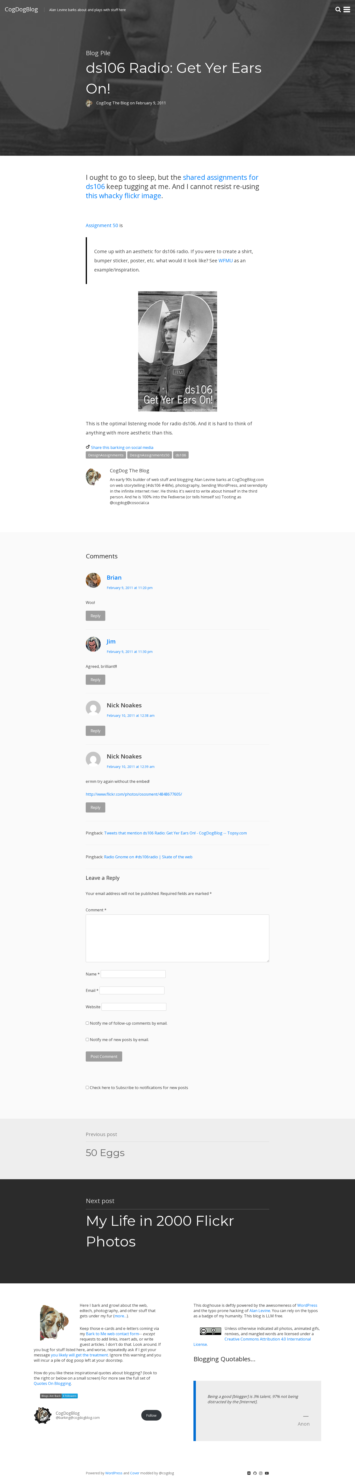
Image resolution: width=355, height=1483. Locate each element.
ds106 (181, 455)
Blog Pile (98, 52)
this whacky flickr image (123, 195)
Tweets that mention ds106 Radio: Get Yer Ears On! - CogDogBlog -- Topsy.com (175, 833)
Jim (111, 641)
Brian (114, 577)
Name (93, 974)
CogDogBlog (21, 9)
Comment (96, 910)
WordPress (307, 1305)
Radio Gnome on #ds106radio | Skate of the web (148, 857)
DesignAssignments (106, 455)
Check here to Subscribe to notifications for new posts (138, 1087)
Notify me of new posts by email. (119, 1039)
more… (120, 1316)
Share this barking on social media (122, 447)
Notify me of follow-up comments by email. (128, 1023)
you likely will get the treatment (79, 1355)
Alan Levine (259, 1310)
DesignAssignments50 (150, 455)
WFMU (226, 260)
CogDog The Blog (129, 470)
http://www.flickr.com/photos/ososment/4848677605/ (134, 794)
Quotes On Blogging (52, 1383)
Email (92, 990)
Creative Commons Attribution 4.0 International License (252, 1341)
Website (93, 1006)
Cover (134, 1473)
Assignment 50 (102, 225)
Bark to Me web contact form (112, 1333)
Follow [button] (151, 1415)
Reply (95, 615)
